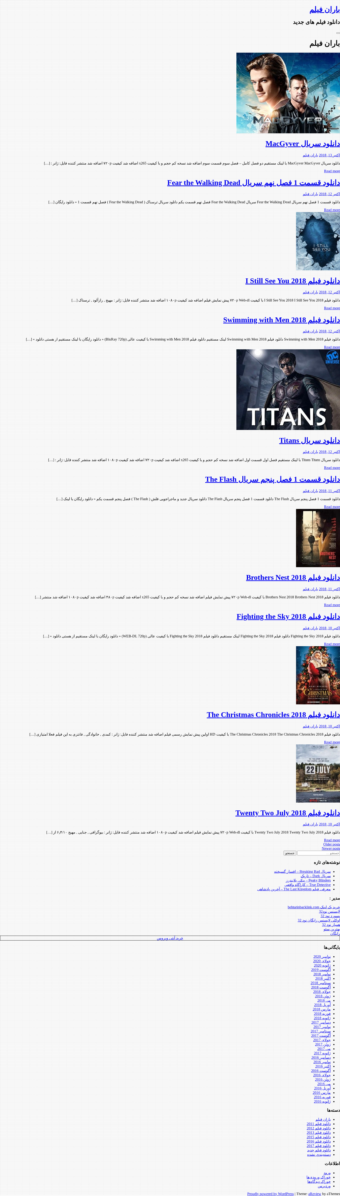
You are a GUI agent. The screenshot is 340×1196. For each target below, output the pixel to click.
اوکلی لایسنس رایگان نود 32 (319, 920)
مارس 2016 (322, 1093)
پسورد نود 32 (330, 916)
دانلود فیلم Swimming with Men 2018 (281, 320)
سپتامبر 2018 (321, 983)
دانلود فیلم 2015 (319, 1137)
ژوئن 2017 (323, 1044)
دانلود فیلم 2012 (319, 1128)
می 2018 (324, 1000)
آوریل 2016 (322, 1088)
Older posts (331, 844)
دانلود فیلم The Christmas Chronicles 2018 (273, 714)
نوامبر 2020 (322, 957)
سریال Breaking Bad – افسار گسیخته (302, 871)
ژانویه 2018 (322, 1018)
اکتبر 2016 (323, 1066)
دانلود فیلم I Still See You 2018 (292, 281)
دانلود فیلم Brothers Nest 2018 (293, 577)
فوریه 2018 (322, 1014)
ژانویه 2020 (322, 965)
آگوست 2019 (321, 970)
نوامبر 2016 (322, 1062)
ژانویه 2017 (322, 1053)
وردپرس (324, 1186)
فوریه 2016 (322, 1097)
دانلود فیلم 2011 (319, 1124)
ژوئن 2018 (323, 996)
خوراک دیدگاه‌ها (319, 1182)
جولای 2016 (322, 1075)
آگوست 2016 (321, 1071)
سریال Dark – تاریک (316, 876)
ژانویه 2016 (322, 1101)
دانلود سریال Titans (309, 440)
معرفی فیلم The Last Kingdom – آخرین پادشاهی (294, 889)
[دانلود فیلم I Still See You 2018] (318, 269)
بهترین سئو (332, 929)
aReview (314, 1194)
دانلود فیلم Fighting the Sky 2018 (288, 616)
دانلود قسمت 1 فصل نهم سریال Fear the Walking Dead (253, 182)
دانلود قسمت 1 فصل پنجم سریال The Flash (272, 479)
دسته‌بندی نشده (319, 1154)
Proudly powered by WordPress (270, 1194)
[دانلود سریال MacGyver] (288, 132)
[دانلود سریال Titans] (288, 429)
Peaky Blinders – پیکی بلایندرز (308, 880)
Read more (332, 171)
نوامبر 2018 (322, 974)
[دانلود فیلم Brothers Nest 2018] (318, 566)
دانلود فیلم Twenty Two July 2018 (287, 813)
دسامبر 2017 (321, 1022)
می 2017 (324, 1049)
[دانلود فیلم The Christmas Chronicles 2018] (318, 703)
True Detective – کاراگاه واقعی (307, 885)
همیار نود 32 (331, 925)
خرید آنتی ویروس (170, 938)
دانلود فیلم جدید (319, 1150)
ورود (327, 1173)
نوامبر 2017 (322, 1027)
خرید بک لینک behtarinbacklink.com (314, 907)
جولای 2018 (322, 992)
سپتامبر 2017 (321, 1031)
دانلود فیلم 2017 (319, 1146)
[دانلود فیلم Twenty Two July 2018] (318, 801)
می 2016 (324, 1084)
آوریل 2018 (322, 1005)
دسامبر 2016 (321, 1057)
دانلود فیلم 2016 (319, 1141)
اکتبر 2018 (323, 978)
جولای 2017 (322, 1040)
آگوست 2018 (321, 987)
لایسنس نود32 (329, 911)
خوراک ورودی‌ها (318, 1177)
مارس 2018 (322, 1009)
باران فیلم (324, 9)
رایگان (335, 933)
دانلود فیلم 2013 (319, 1133)
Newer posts (331, 848)
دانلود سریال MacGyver (303, 143)
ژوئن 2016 (323, 1079)
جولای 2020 (322, 961)
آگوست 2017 (321, 1036)
